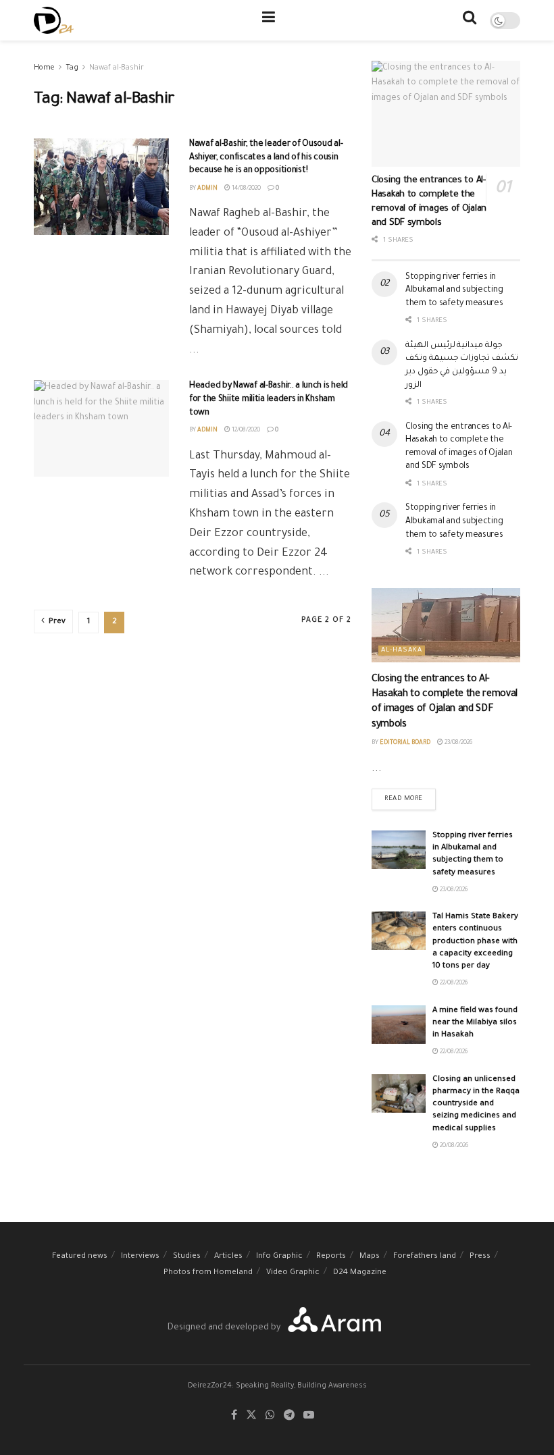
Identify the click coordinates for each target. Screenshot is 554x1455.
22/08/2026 (453, 983)
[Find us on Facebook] (234, 1416)
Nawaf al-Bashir (116, 68)
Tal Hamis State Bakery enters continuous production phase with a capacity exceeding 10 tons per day (475, 942)
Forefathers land (424, 1256)
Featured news (79, 1256)
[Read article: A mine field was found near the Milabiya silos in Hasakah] (399, 1024)
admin (207, 189)
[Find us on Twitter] (251, 1416)
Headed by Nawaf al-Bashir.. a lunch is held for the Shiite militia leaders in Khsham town (268, 399)
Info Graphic (279, 1256)
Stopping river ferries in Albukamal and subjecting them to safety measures (454, 291)
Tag (72, 68)
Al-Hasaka (401, 650)
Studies (187, 1256)
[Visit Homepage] (54, 20)
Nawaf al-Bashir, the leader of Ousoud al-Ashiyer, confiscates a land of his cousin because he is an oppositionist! (266, 158)
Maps (369, 1256)
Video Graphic (293, 1273)
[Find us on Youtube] (308, 1416)
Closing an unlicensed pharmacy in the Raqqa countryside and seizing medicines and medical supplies (476, 1105)
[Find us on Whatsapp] (270, 1416)
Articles (228, 1256)
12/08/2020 (245, 430)
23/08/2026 (457, 743)
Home (44, 68)
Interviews (140, 1256)
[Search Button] (469, 20)
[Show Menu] (268, 20)
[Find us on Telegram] (289, 1416)
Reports (331, 1256)
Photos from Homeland (208, 1273)
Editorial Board (405, 743)
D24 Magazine (359, 1273)
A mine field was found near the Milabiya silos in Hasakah (475, 1023)
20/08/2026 (453, 1146)
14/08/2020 (245, 189)
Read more (410, 796)
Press (480, 1256)
